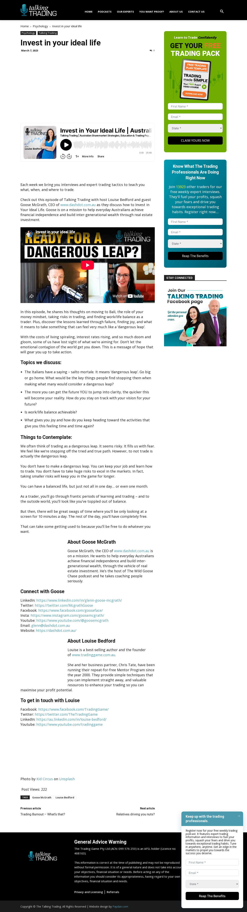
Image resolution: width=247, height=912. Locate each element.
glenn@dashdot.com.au (50, 625)
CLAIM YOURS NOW (195, 140)
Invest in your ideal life (60, 42)
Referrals (113, 892)
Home (24, 26)
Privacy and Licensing (88, 892)
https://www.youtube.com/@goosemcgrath (72, 620)
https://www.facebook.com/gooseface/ (70, 610)
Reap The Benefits (195, 256)
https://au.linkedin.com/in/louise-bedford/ (71, 719)
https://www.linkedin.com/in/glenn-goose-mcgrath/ (79, 600)
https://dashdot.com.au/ (56, 630)
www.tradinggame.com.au (93, 654)
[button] (222, 11)
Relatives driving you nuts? (135, 814)
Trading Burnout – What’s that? (42, 814)
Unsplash (67, 779)
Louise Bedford (65, 797)
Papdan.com (120, 906)
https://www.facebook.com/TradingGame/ (73, 709)
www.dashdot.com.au (78, 204)
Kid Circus (44, 779)
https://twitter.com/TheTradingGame (66, 714)
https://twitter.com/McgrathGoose (64, 605)
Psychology (40, 26)
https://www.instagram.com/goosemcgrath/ (67, 615)
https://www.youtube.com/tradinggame (69, 724)
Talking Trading (48, 33)
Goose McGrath (41, 797)
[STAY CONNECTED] (195, 345)
